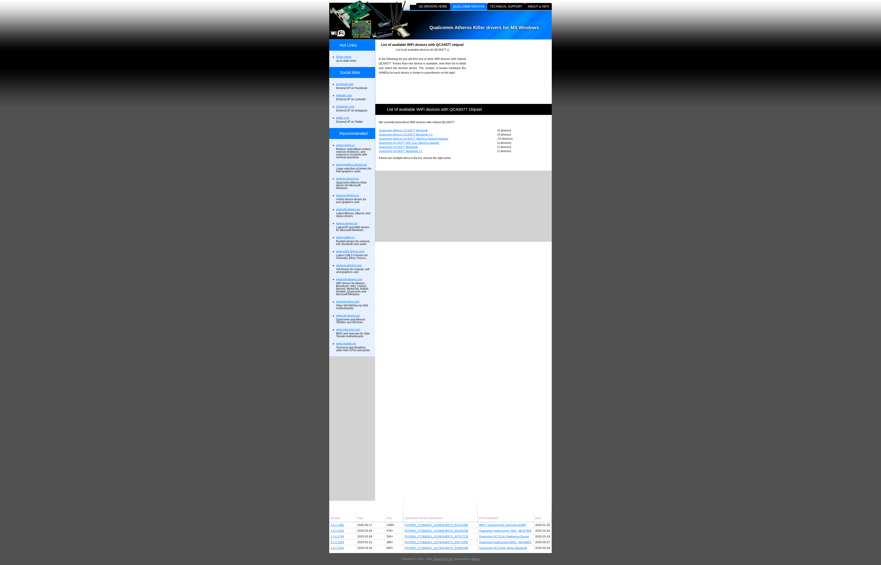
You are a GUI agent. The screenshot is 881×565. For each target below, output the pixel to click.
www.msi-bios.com (347, 301)
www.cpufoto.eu (346, 343)
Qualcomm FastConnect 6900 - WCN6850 (505, 542)
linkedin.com (344, 95)
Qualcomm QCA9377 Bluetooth (398, 147)
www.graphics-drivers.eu (351, 164)
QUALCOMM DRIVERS (469, 6)
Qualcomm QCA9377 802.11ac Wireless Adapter (409, 143)
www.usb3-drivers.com (350, 251)
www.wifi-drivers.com (349, 279)
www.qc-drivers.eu (347, 178)
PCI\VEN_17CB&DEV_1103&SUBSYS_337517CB (436, 536)
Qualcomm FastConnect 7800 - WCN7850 (505, 530)
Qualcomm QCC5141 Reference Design (504, 536)
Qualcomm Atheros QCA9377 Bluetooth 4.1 (406, 134)
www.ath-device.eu (348, 315)
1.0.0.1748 (337, 536)
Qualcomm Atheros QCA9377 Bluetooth (403, 130)
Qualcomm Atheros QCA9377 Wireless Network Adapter (413, 138)
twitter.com (342, 118)
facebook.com (345, 84)
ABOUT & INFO (538, 6)
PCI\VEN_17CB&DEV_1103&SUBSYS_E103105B (436, 525)
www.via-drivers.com (349, 265)
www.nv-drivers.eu (347, 195)
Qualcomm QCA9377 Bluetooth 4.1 (401, 151)
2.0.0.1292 (337, 530)
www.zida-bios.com (348, 329)
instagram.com (345, 106)
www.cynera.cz (345, 145)
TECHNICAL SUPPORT (506, 6)
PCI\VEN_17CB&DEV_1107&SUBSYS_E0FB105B (436, 548)
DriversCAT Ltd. (443, 559)
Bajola (476, 559)
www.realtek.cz (345, 237)
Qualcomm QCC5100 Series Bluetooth (503, 548)
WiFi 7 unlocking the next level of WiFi (502, 525)
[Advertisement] (513, 71)
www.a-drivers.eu (347, 223)
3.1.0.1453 (337, 542)
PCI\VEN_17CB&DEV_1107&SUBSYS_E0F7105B (436, 542)
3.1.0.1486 (337, 525)
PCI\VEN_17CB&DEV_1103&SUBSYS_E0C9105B (436, 530)
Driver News (343, 57)
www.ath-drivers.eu (348, 209)
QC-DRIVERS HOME (433, 6)
